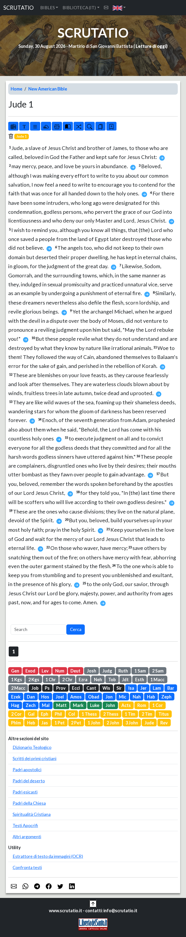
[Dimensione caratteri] (24, 126)
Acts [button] (126, 705)
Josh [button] (91, 670)
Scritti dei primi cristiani (34, 758)
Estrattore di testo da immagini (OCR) (48, 856)
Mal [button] (46, 705)
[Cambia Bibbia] (79, 126)
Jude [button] (149, 722)
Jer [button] (143, 688)
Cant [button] (91, 688)
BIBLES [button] (47, 7)
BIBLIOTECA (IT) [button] (79, 7)
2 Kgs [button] (33, 679)
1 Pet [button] (59, 722)
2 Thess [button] (110, 714)
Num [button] (59, 670)
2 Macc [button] (18, 688)
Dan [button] (31, 696)
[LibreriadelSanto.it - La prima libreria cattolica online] (93, 924)
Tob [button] (112, 679)
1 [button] (13, 651)
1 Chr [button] (51, 679)
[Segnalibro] (100, 126)
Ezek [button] (16, 696)
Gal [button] (31, 714)
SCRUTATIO (18, 7)
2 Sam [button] (157, 670)
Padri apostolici (27, 769)
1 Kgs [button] (16, 679)
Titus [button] (163, 714)
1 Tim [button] (130, 714)
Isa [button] (131, 688)
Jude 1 (21, 136)
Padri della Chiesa (29, 803)
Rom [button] (141, 705)
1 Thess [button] (89, 714)
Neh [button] (98, 679)
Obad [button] (93, 696)
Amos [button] (76, 696)
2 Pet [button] (76, 722)
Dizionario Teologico (32, 747)
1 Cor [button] (157, 705)
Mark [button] (78, 705)
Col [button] (71, 714)
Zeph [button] (166, 696)
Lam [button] (157, 688)
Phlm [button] (16, 722)
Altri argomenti (27, 836)
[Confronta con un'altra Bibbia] (68, 126)
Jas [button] (44, 722)
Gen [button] (15, 670)
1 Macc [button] (157, 679)
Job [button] (35, 688)
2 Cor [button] (16, 714)
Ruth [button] (123, 670)
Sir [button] (119, 688)
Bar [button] (170, 688)
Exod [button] (30, 670)
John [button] (110, 705)
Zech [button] (31, 705)
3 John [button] (131, 722)
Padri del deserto (29, 780)
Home (16, 88)
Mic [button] (122, 696)
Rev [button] (164, 722)
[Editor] (57, 126)
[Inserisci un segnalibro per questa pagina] (111, 126)
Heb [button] (31, 722)
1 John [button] (94, 722)
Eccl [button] (76, 688)
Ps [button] (47, 688)
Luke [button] (94, 705)
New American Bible (47, 88)
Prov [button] (61, 688)
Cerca (75, 629)
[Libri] (13, 126)
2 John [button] (113, 722)
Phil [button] (58, 714)
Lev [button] (45, 670)
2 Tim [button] (147, 714)
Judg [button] (107, 670)
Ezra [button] (83, 679)
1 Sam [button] (140, 670)
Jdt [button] (125, 679)
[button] (119, 7)
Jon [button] (109, 696)
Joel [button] (60, 696)
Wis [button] (106, 688)
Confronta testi (27, 867)
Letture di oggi (151, 46)
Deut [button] (75, 670)
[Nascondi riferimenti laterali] (46, 126)
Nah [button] (137, 696)
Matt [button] (61, 705)
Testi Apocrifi (25, 825)
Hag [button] (15, 705)
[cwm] (106, 7)
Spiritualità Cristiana (32, 814)
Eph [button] (44, 714)
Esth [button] (139, 679)
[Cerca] (90, 126)
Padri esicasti (25, 792)
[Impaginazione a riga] (35, 126)
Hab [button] (151, 696)
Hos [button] (45, 696)
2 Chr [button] (67, 679)
